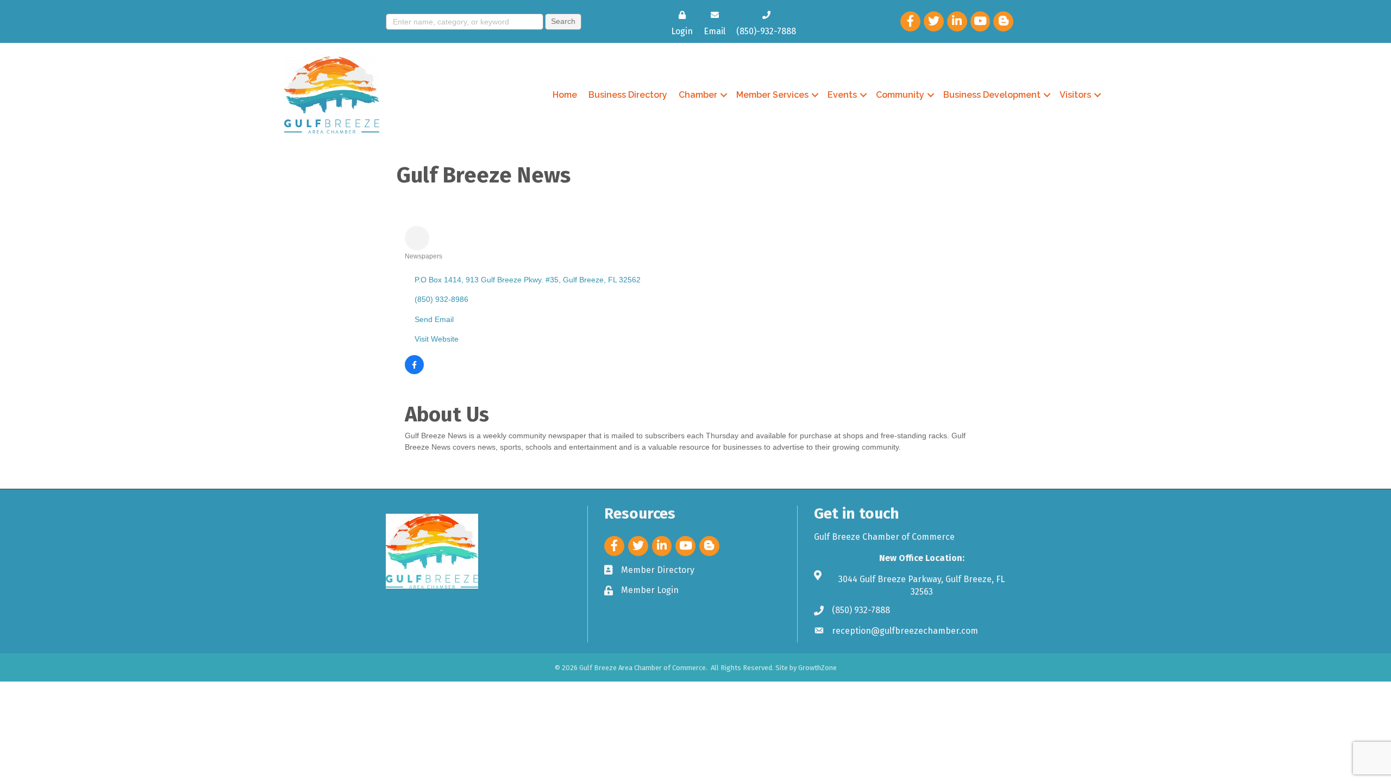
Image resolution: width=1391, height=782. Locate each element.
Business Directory (627, 95)
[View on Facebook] (414, 371)
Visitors (1075, 95)
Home (565, 95)
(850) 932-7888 (861, 610)
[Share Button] (417, 238)
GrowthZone (817, 668)
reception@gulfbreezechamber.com (905, 631)
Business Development (992, 95)
